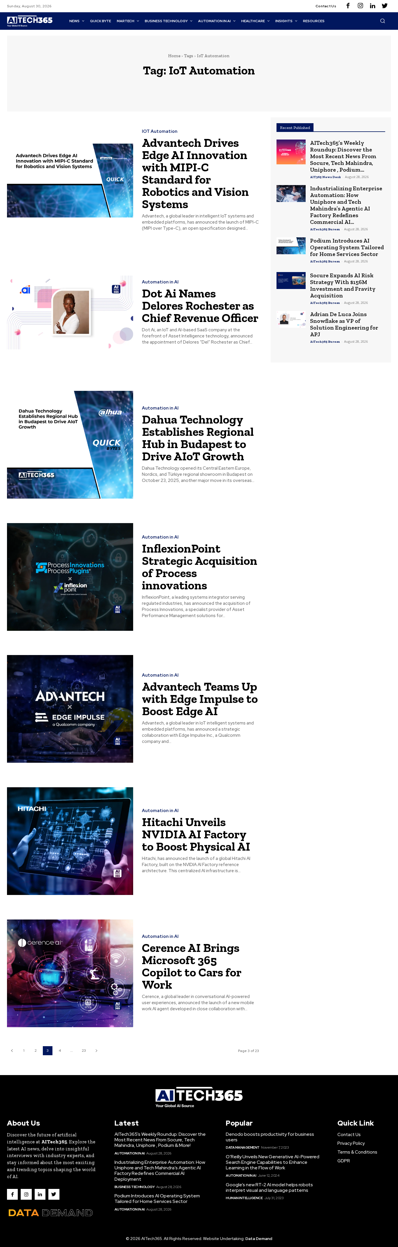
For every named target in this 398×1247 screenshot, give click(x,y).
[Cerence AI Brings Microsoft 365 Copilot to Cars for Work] (70, 973)
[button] (382, 20)
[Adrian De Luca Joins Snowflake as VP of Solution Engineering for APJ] (291, 319)
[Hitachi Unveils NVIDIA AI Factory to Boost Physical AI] (70, 841)
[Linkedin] (373, 6)
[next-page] (96, 1050)
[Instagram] (360, 6)
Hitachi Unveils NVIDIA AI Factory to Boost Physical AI (196, 834)
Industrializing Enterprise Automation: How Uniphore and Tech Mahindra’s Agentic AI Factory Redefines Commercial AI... (346, 205)
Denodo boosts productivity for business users (270, 1137)
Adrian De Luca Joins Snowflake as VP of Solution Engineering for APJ (344, 324)
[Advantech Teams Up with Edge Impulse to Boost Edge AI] (70, 709)
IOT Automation (159, 131)
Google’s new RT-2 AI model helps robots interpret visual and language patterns (269, 1187)
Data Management (243, 1147)
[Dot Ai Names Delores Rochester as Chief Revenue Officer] (70, 313)
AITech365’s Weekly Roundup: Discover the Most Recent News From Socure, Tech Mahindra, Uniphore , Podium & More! (160, 1139)
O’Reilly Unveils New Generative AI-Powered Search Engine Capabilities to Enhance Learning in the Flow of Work (272, 1162)
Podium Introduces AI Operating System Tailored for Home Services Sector (347, 247)
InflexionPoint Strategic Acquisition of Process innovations (199, 567)
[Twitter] (385, 6)
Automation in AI (160, 282)
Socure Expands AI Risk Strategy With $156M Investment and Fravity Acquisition (343, 285)
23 (84, 1050)
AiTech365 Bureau (325, 229)
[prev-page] (12, 1050)
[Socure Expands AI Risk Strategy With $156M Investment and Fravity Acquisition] (291, 280)
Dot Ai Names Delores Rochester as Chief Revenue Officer (200, 305)
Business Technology (135, 1187)
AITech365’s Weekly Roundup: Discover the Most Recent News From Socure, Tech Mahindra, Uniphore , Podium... (343, 156)
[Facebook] (348, 6)
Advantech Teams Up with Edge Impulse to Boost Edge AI (200, 698)
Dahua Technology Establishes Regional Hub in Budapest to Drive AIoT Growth (198, 438)
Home (174, 55)
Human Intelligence (244, 1198)
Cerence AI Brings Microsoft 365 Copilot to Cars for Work (192, 966)
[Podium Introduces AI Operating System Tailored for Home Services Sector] (291, 245)
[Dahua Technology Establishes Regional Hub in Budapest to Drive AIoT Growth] (70, 445)
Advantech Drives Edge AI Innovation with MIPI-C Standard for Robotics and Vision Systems (195, 173)
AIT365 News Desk (325, 177)
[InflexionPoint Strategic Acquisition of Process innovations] (70, 577)
